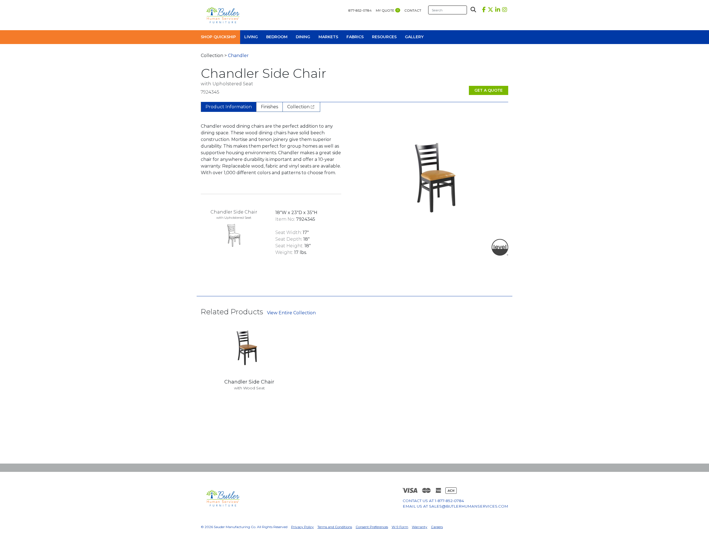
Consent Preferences (372, 527)
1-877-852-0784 (449, 500)
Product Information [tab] (228, 106)
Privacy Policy (302, 527)
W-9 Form (400, 527)
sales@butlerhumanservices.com (468, 506)
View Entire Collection (291, 312)
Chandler (238, 55)
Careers (437, 527)
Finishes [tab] (269, 106)
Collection (299, 106)
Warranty (419, 527)
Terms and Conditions (334, 527)
